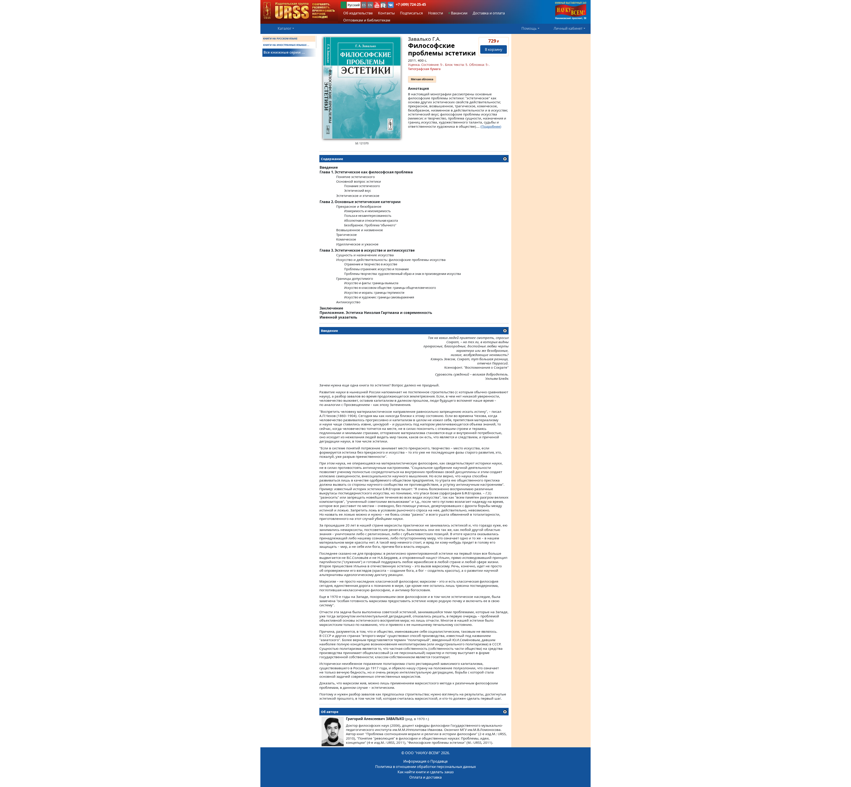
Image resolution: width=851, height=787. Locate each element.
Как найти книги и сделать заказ (426, 771)
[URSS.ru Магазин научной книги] (299, 11)
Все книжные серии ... (284, 52)
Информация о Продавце (425, 761)
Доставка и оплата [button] (489, 13)
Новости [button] (435, 13)
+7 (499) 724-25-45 (411, 4)
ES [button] (364, 5)
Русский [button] (354, 5)
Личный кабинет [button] (568, 28)
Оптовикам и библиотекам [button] (366, 20)
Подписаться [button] (411, 13)
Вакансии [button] (458, 13)
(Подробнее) (490, 126)
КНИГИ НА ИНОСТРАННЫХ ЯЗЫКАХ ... (286, 45)
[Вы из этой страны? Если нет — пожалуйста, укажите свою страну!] (343, 5)
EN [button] (370, 5)
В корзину (493, 49)
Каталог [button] (284, 28)
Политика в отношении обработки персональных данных (425, 766)
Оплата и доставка (425, 777)
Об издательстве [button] (358, 13)
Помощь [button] (529, 28)
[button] (377, 5)
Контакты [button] (386, 13)
